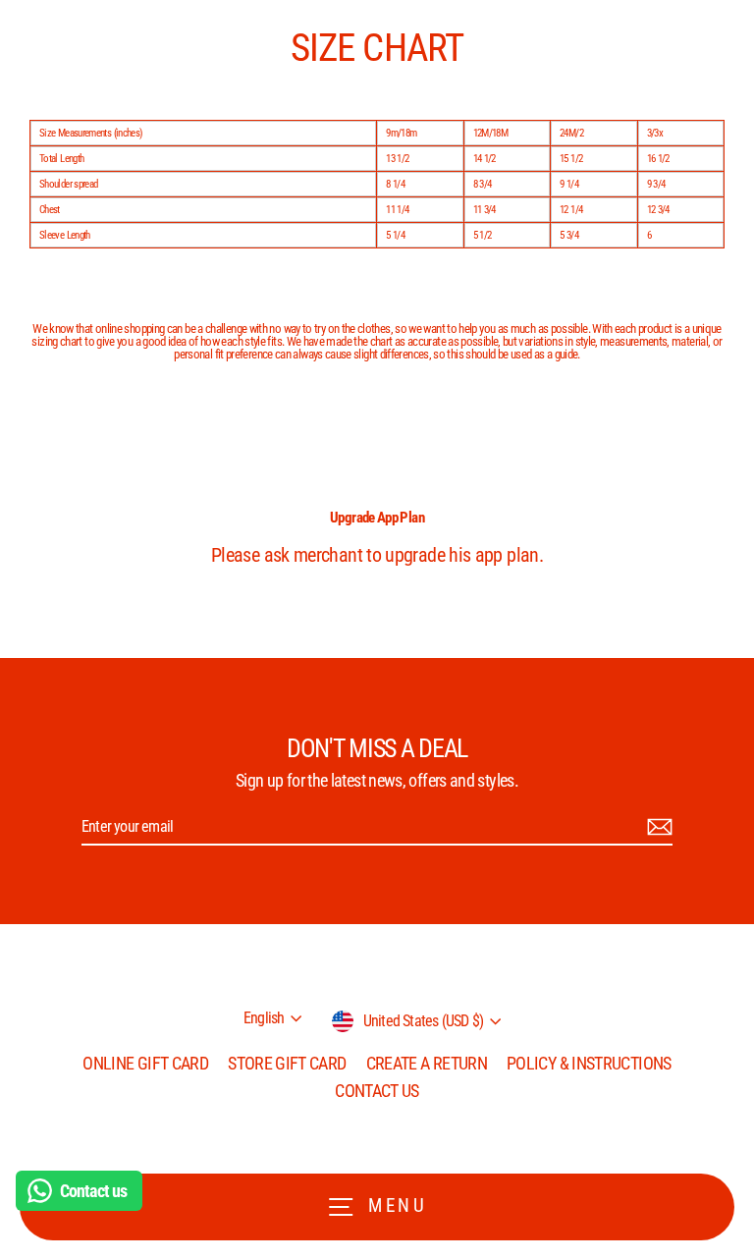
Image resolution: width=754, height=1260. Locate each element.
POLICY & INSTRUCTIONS (589, 1063)
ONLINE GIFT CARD (145, 1063)
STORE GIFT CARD (287, 1063)
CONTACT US (377, 1090)
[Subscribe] (657, 827)
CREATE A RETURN (426, 1063)
